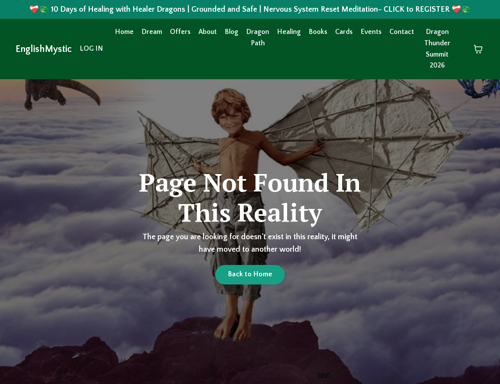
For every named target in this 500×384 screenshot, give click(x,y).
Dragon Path (257, 37)
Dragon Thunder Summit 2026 (437, 48)
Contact (401, 32)
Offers (180, 32)
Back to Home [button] (250, 274)
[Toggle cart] (478, 49)
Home (124, 32)
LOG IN (91, 49)
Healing (289, 32)
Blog (231, 32)
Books (318, 32)
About (207, 32)
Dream (151, 32)
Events (371, 32)
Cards (344, 32)
